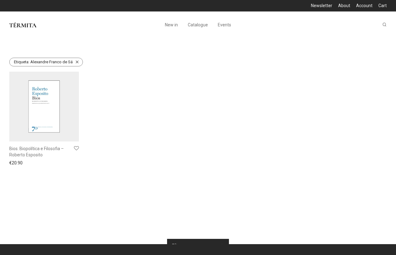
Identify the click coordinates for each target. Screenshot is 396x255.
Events (224, 24)
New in (171, 24)
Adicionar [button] (16, 162)
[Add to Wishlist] (76, 148)
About (344, 5)
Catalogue (198, 24)
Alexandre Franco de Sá (43, 62)
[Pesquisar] (384, 24)
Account (364, 5)
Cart (382, 5)
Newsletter (321, 5)
